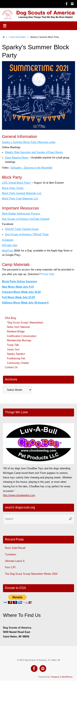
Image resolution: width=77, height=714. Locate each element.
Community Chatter (18, 363)
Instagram (7, 240)
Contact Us (11, 367)
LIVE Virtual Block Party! (16, 182)
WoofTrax (7, 250)
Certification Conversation (21, 336)
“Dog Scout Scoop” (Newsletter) (25, 322)
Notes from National (18, 327)
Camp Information (17, 37)
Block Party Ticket (13, 188)
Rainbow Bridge (16, 331)
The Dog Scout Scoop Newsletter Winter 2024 (31, 574)
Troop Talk (13, 345)
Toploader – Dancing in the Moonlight (31, 167)
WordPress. (67, 677)
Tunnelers (10, 554)
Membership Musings (19, 340)
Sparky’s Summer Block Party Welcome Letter (28, 142)
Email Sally (47, 274)
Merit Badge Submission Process (21, 213)
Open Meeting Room (16, 157)
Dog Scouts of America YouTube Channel (25, 219)
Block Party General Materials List (22, 193)
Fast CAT (10, 567)
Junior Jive (13, 349)
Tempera (55, 677)
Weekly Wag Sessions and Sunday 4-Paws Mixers (34, 152)
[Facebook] (66, 4)
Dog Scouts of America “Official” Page (27, 234)
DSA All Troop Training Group (21, 229)
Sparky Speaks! (16, 354)
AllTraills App (9, 245)
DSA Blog (10, 318)
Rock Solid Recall (15, 548)
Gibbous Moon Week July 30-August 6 (25, 302)
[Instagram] (72, 4)
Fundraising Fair (16, 358)
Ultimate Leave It (14, 561)
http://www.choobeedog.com (19, 495)
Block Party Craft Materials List (20, 198)
